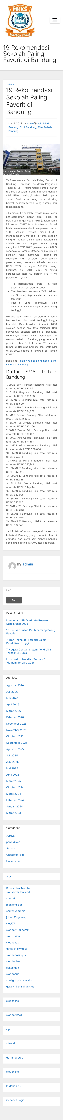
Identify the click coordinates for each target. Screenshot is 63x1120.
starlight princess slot (19, 980)
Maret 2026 (13, 710)
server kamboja (15, 910)
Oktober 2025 (15, 736)
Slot (8, 876)
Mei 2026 (12, 698)
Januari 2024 (14, 806)
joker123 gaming (16, 917)
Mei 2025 (12, 768)
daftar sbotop (14, 1057)
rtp (8, 1029)
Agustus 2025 (15, 749)
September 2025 (16, 742)
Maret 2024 (13, 793)
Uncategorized (15, 854)
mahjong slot (14, 904)
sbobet (10, 898)
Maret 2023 (13, 812)
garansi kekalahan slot (20, 986)
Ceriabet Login (15, 1100)
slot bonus (12, 973)
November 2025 (16, 730)
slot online (12, 1000)
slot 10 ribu (13, 936)
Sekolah (10, 84)
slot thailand (13, 961)
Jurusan (11, 835)
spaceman (12, 967)
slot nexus (12, 942)
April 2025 (12, 774)
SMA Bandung (28, 127)
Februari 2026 (15, 717)
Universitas (13, 861)
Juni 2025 (12, 761)
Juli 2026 (12, 691)
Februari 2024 (15, 800)
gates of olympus (16, 948)
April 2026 (12, 704)
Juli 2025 (12, 755)
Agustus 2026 (15, 685)
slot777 (10, 923)
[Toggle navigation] (55, 20)
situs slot (11, 1043)
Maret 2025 (13, 781)
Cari (8, 590)
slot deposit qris (16, 955)
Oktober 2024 (15, 787)
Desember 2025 (16, 723)
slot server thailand (18, 892)
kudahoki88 (13, 1086)
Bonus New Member (18, 888)
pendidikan (13, 842)
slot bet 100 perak (17, 929)
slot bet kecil (14, 1014)
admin (30, 123)
